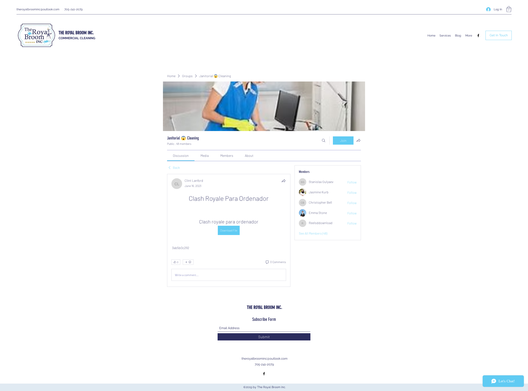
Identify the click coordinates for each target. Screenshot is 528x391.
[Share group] (358, 140)
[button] (508, 9)
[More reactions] (188, 262)
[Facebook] (478, 35)
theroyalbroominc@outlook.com (37, 9)
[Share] (283, 180)
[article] (228, 230)
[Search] (323, 140)
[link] (181, 155)
